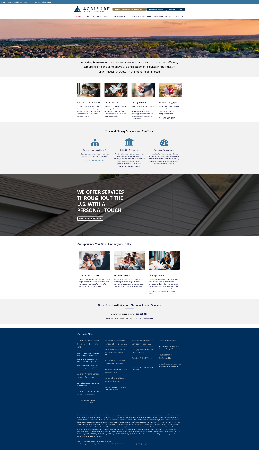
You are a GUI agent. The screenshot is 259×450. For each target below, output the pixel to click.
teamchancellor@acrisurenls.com (122, 318)
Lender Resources (121, 16)
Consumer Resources (141, 16)
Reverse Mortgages (163, 16)
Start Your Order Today (90, 218)
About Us (179, 16)
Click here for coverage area (95, 160)
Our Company (81, 444)
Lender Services (112, 102)
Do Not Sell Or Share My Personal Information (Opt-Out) (125, 444)
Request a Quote (156, 9)
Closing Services (139, 102)
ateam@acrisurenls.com (122, 314)
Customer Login (175, 9)
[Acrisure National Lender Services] (92, 9)
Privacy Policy (92, 444)
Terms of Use (102, 444)
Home (78, 16)
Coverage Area (103, 16)
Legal (145, 444)
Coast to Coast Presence (88, 102)
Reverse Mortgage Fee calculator (129, 9)
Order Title (89, 16)
